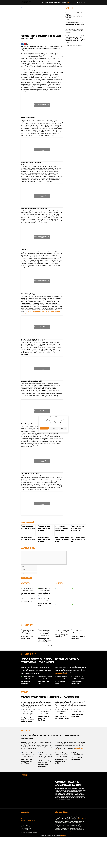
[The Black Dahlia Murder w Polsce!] (45, 600)
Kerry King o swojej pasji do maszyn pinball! (61, 636)
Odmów (53, 428)
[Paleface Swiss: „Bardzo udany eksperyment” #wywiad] (62, 713)
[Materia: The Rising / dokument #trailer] (79, 678)
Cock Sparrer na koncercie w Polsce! (28, 594)
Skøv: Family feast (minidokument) (25, 682)
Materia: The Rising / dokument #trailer (77, 682)
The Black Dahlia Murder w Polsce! (44, 604)
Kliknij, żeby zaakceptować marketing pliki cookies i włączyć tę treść (41, 105)
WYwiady (24, 691)
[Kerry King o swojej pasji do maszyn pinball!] (62, 632)
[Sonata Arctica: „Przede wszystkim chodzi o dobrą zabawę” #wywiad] (28, 756)
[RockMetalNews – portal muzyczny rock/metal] (28, 2)
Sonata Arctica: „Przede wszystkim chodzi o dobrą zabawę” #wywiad (27, 761)
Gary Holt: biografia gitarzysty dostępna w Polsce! (28, 637)
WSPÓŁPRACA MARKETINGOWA (28, 820)
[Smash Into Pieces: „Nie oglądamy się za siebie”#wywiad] (45, 713)
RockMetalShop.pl (63, 835)
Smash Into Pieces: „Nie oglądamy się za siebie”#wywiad (43, 718)
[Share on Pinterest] (25, 44)
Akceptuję (44, 428)
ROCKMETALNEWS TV (57, 2)
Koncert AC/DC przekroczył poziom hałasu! (78, 637)
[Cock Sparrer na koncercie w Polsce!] (28, 590)
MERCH (68, 2)
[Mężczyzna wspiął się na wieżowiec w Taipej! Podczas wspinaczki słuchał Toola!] (45, 635)
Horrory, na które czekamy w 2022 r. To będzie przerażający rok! (78, 539)
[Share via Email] (27, 44)
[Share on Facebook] (22, 44)
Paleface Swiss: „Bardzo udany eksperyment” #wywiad (62, 717)
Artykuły (25, 730)
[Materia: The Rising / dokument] (62, 678)
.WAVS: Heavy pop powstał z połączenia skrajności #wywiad (61, 761)
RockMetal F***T (27, 624)
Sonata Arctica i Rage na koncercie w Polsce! (44, 594)
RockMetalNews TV (28, 653)
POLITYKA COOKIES (25, 822)
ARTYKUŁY (46, 2)
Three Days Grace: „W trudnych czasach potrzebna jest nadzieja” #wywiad (27, 720)
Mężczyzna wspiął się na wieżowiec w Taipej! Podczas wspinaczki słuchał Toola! (44, 640)
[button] (66, 416)
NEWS (43, 2)
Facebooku (64, 831)
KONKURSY (64, 2)
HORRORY (24, 775)
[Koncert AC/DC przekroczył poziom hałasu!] (79, 633)
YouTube (76, 831)
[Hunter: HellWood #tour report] (45, 678)
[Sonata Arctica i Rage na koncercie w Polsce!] (45, 590)
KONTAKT (23, 817)
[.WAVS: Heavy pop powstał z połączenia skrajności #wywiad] (62, 756)
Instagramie (70, 831)
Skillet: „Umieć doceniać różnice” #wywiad (77, 715)
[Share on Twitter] (23, 44)
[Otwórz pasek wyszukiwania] (85, 2)
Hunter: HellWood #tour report (43, 682)
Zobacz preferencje (62, 428)
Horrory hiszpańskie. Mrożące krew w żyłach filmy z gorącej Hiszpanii (62, 539)
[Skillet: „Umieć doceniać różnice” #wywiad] (79, 711)
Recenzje (58, 583)
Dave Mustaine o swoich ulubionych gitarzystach (73, 16)
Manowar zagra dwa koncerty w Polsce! (74, 24)
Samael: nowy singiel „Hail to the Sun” (74, 31)
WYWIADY (51, 2)
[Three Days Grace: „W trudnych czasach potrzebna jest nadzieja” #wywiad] (28, 715)
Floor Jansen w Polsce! (26, 602)
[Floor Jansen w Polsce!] (28, 599)
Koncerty (25, 583)
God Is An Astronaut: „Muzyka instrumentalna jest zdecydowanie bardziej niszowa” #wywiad (45, 763)
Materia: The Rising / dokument (60, 682)
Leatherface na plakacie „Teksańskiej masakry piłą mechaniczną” (44, 539)
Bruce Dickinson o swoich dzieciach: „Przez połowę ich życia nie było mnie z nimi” (75, 39)
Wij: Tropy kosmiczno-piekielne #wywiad (77, 758)
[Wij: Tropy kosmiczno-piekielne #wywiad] (79, 754)
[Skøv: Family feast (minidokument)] (28, 678)
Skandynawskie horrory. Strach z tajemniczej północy (28, 538)
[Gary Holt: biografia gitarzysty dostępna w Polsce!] (28, 633)
